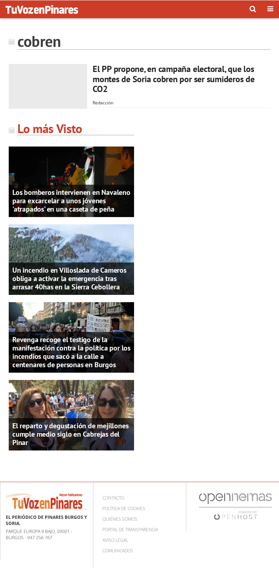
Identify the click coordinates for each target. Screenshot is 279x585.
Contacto (113, 498)
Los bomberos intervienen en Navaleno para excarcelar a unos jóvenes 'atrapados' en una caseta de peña (71, 201)
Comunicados (117, 551)
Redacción (103, 103)
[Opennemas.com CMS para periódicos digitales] (235, 506)
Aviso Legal (115, 540)
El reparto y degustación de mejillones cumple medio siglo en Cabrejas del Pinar (70, 434)
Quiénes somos (119, 519)
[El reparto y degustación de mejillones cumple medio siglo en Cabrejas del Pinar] (71, 415)
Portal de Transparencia (130, 529)
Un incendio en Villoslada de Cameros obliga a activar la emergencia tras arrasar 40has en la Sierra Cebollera (69, 278)
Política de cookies (123, 508)
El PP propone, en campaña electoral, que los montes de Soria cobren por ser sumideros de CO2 (174, 79)
